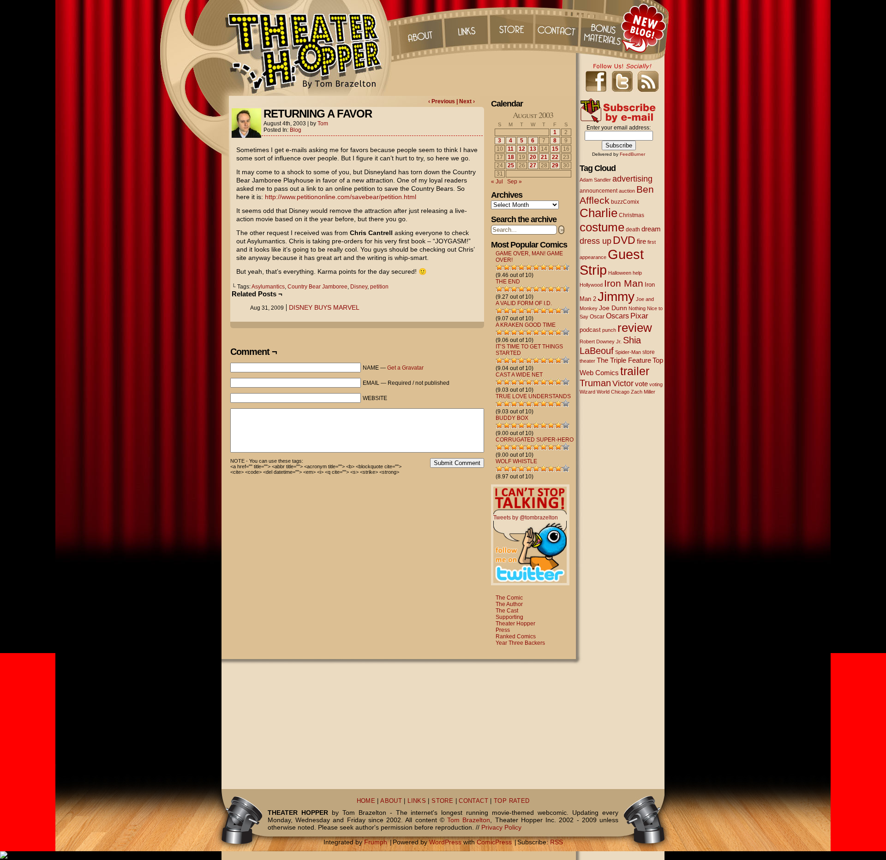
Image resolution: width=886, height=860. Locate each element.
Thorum (604, 27)
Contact (558, 27)
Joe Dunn (613, 308)
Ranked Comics (516, 636)
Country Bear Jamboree (317, 286)
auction (627, 191)
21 (544, 157)
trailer (634, 371)
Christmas (631, 215)
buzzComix (625, 202)
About (419, 27)
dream (651, 229)
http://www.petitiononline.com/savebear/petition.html (340, 196)
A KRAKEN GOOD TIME (526, 325)
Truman (595, 383)
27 (533, 165)
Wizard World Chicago (604, 392)
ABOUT (391, 801)
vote (641, 384)
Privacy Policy (501, 827)
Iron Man (623, 283)
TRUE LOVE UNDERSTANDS (533, 396)
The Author (509, 604)
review (634, 328)
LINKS (416, 801)
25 (511, 165)
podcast (590, 329)
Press (503, 630)
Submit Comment (457, 462)
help (637, 273)
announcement (598, 191)
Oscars (617, 316)
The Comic (509, 598)
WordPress (445, 842)
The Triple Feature (624, 360)
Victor (623, 383)
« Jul (497, 181)
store (648, 352)
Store (512, 27)
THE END (508, 281)
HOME (366, 801)
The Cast (507, 610)
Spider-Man (628, 352)
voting (656, 384)
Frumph (375, 842)
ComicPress (494, 842)
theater (587, 361)
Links (466, 27)
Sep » (514, 181)
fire (641, 241)
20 (533, 157)
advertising (632, 178)
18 (511, 157)
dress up (595, 241)
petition (379, 286)
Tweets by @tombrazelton (525, 517)
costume (602, 227)
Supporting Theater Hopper (515, 620)
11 (511, 149)
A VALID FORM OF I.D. (524, 303)
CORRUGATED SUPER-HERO (535, 439)
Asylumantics (268, 286)
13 (533, 149)
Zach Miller (643, 392)
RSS (556, 842)
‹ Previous (442, 101)
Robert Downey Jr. (601, 341)
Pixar (639, 316)
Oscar (597, 316)
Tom (322, 123)
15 (555, 149)
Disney (358, 286)
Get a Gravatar (405, 368)
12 (522, 149)
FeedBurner (632, 154)
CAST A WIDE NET (519, 374)
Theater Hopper (309, 48)
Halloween (619, 273)
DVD (624, 240)
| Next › (465, 101)
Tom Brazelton (468, 820)
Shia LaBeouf (610, 345)
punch (609, 330)
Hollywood (591, 285)
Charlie (598, 213)
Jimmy (616, 296)
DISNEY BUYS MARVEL (324, 307)
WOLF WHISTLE (516, 461)
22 (555, 157)
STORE (442, 801)
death (633, 229)
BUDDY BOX (512, 418)
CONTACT (473, 801)
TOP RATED (511, 801)
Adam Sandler (595, 180)
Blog (295, 130)
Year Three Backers (520, 643)
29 (555, 165)
